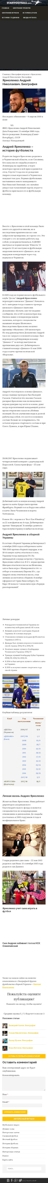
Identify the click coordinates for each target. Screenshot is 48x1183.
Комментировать (10, 1075)
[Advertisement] (24, 45)
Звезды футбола (30, 18)
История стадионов (10, 18)
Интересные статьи (11, 1152)
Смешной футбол (10, 1136)
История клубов (30, 13)
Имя (4, 1094)
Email (5, 1102)
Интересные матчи (10, 1132)
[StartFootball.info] (24, 4)
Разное (5, 1156)
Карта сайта (7, 1160)
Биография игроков (10, 13)
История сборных (10, 1147)
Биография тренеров (21, 8)
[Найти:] (24, 1169)
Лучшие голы (8, 1129)
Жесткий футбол (9, 1139)
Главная (5, 8)
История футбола (10, 1143)
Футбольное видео (10, 1125)
